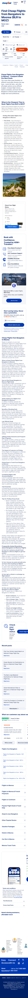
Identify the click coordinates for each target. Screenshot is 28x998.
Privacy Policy (14, 331)
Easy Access (4, 961)
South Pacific (16, 65)
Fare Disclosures (7, 900)
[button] (23, 1)
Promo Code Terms (8, 905)
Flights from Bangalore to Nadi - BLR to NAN (13, 760)
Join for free (14, 300)
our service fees (18, 897)
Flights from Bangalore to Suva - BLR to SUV (13, 773)
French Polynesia (22, 65)
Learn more (14, 283)
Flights (11, 65)
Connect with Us (12, 961)
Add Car (24, 54)
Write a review (8, 742)
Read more (6, 655)
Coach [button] (4, 41)
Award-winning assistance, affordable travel (10, 913)
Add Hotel (15, 54)
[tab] (6, 32)
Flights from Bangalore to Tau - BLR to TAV (14, 778)
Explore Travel (16, 3)
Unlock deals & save (14, 325)
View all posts (13, 708)
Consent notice (7, 331)
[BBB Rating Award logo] (25, 947)
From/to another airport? (9, 57)
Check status (12, 226)
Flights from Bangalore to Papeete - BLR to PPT (13, 754)
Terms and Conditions (8, 985)
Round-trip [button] (6, 36)
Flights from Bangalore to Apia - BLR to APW (13, 767)
